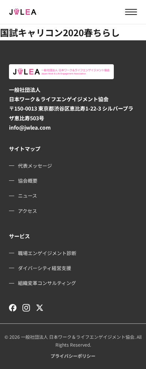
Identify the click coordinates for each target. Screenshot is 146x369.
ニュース (27, 195)
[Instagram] (26, 307)
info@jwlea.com (30, 127)
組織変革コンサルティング (47, 282)
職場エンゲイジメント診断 (47, 253)
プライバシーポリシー (73, 356)
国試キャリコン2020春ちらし (60, 32)
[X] (39, 307)
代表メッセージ (35, 165)
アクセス (27, 210)
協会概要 (27, 180)
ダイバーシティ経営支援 (44, 268)
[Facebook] (12, 307)
